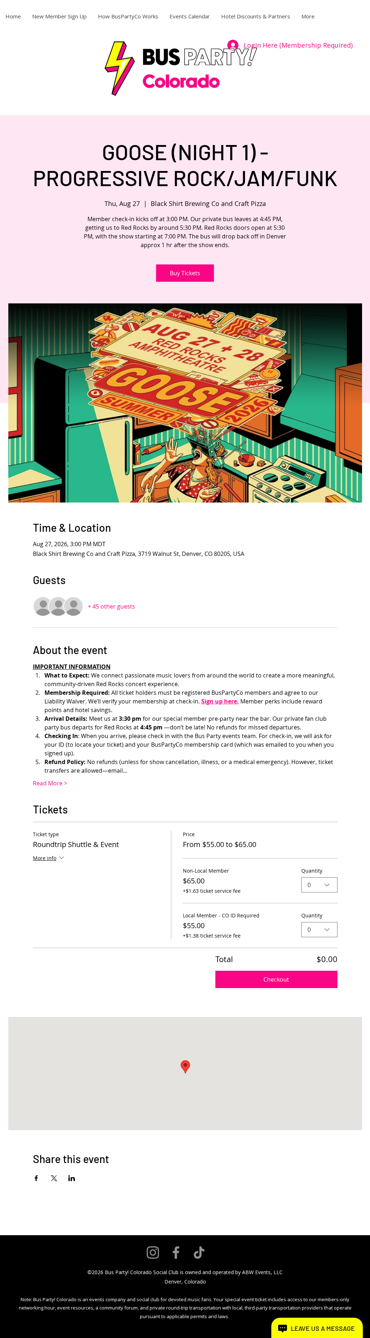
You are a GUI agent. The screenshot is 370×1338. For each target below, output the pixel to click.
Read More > (50, 783)
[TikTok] (199, 1252)
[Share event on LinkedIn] (71, 1178)
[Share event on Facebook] (36, 1178)
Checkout (276, 979)
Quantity (311, 870)
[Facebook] (176, 1252)
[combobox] (319, 884)
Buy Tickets (185, 273)
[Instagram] (153, 1252)
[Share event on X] (54, 1178)
